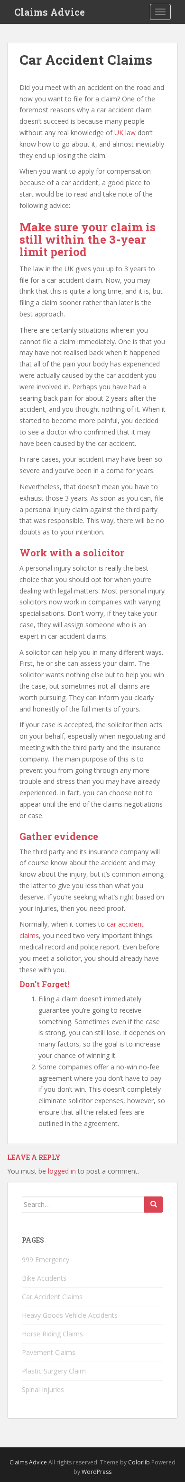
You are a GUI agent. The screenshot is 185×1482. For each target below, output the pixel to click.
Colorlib (139, 1462)
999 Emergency (45, 1259)
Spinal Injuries (43, 1389)
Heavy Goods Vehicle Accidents (70, 1315)
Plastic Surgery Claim (54, 1370)
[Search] (153, 1204)
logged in (62, 1171)
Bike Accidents (44, 1278)
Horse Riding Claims (52, 1333)
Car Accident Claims (52, 1296)
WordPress (96, 1472)
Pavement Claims (48, 1352)
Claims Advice (49, 12)
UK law (125, 132)
